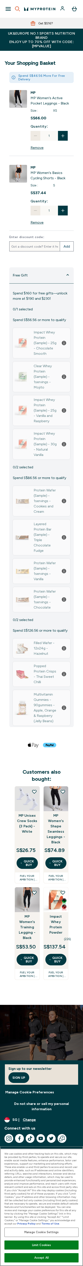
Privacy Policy (26, 1223)
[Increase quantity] (63, 136)
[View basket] (74, 9)
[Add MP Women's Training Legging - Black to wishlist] (34, 892)
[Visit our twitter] (51, 1138)
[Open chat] (62, 1138)
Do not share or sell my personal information (41, 1106)
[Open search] (17, 9)
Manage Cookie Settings (41, 1232)
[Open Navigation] (8, 9)
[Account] (63, 9)
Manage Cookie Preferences (29, 1092)
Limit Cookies (41, 1245)
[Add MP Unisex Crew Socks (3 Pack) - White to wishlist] (34, 791)
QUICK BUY (29, 863)
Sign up (18, 1077)
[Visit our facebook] (19, 1138)
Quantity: (39, 126)
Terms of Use (50, 1223)
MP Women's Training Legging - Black (27, 927)
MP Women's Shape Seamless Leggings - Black (56, 829)
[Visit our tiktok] (30, 1138)
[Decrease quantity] (35, 136)
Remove (37, 148)
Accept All (41, 1257)
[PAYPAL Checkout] (50, 745)
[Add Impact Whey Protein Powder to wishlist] (62, 892)
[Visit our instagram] (8, 1138)
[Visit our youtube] (40, 1138)
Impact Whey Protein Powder (55, 924)
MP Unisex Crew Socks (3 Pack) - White (27, 823)
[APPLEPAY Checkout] (33, 745)
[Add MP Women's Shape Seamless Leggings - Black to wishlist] (62, 791)
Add (67, 246)
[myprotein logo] (39, 9)
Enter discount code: (26, 237)
